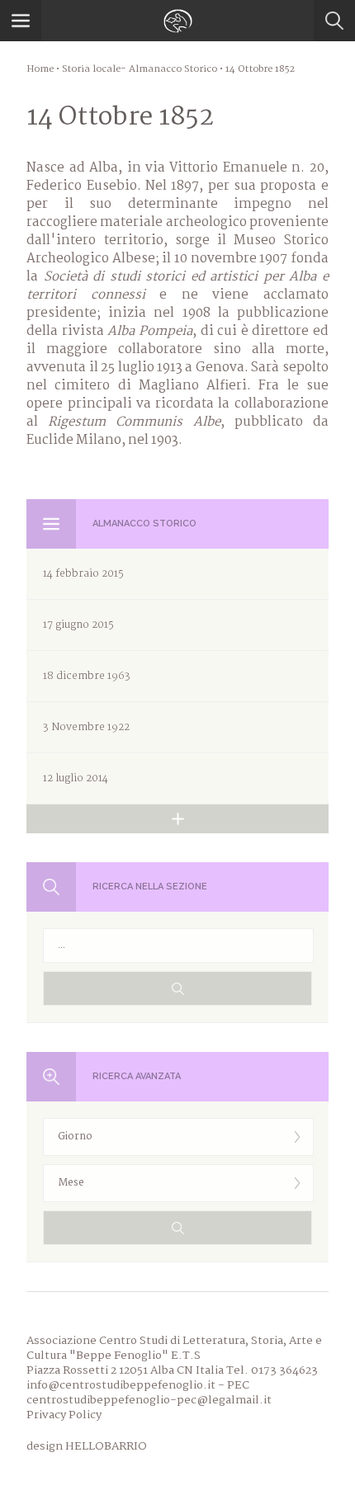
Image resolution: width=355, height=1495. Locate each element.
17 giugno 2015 (78, 625)
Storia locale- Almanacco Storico (139, 69)
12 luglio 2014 (75, 778)
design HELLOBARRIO (86, 1446)
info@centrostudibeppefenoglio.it (120, 1385)
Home (40, 69)
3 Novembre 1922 (86, 727)
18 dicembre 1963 (86, 676)
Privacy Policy (64, 1415)
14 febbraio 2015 (83, 573)
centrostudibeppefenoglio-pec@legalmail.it (149, 1400)
